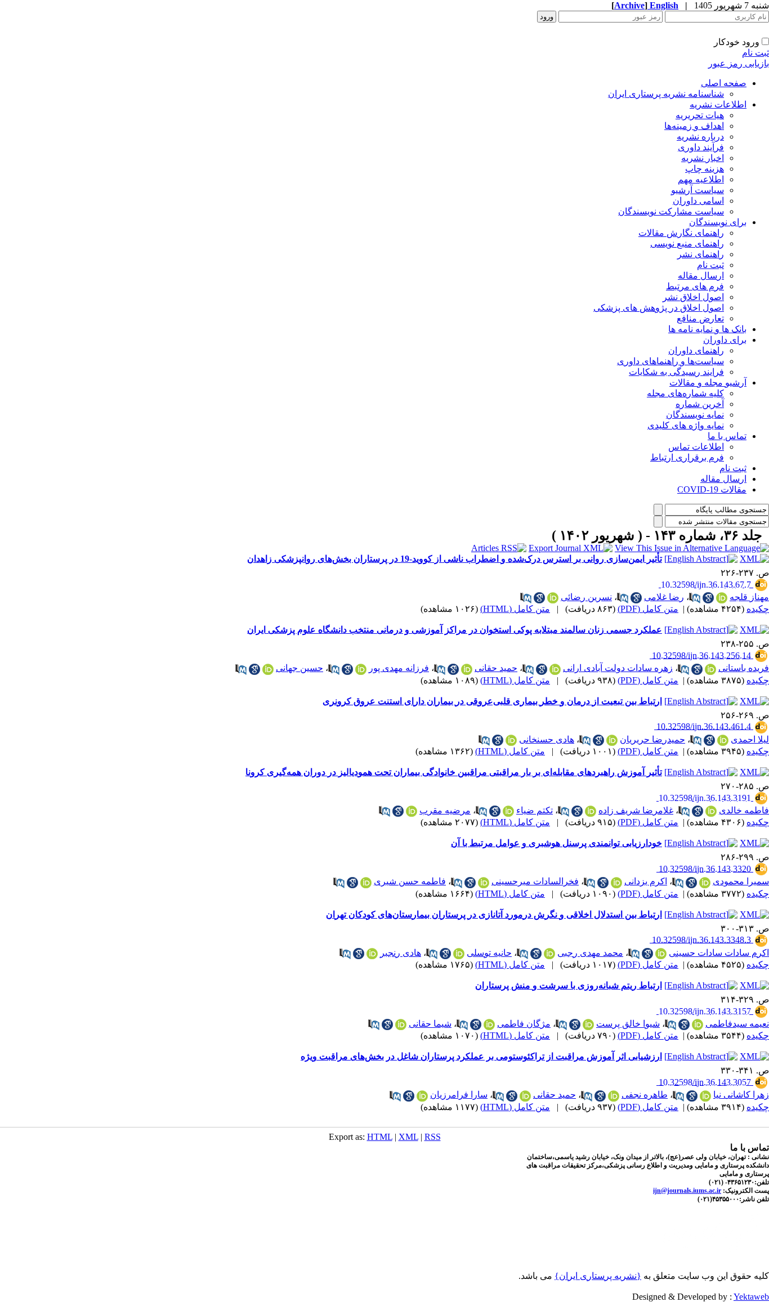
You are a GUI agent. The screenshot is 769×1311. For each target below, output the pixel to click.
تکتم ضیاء (534, 810)
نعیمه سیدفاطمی (737, 1023)
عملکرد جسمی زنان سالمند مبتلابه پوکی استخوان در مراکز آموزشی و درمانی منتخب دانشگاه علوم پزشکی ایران (454, 629)
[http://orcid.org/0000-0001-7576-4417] (711, 811)
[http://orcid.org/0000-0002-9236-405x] (552, 597)
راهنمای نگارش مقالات (681, 233)
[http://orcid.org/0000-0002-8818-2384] (661, 953)
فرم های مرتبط (695, 286)
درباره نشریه (700, 136)
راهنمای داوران (696, 350)
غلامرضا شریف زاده (635, 810)
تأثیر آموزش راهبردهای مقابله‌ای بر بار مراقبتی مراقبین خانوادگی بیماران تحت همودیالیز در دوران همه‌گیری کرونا (453, 772)
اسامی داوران (698, 200)
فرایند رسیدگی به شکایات (676, 372)
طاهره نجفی (645, 1094)
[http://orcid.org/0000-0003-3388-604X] (268, 669)
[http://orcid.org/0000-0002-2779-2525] (613, 1096)
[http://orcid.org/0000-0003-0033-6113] (422, 1096)
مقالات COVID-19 (711, 489)
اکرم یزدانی (645, 881)
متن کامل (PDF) (648, 609)
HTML (379, 1137)
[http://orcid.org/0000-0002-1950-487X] (411, 811)
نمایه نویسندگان (695, 414)
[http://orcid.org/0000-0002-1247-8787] (366, 882)
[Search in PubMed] (694, 597)
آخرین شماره (700, 404)
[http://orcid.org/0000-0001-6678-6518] (360, 669)
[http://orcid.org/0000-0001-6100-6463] (483, 882)
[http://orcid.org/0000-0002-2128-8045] (710, 669)
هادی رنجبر (400, 952)
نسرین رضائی (586, 597)
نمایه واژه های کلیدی (685, 425)
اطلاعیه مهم (701, 179)
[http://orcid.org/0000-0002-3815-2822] (588, 1024)
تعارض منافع (700, 318)
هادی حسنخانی (546, 739)
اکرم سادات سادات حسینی (719, 952)
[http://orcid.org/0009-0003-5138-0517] (458, 953)
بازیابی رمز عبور (738, 63)
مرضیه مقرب (445, 810)
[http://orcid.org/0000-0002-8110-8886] (722, 740)
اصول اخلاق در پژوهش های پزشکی (658, 307)
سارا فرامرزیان (459, 1094)
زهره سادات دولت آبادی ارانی (618, 668)
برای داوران (724, 339)
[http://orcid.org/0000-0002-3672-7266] (372, 953)
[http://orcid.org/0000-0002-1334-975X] (400, 1024)
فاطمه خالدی (744, 810)
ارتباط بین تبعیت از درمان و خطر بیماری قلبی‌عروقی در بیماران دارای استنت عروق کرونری (492, 701)
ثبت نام (755, 52)
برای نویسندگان (717, 222)
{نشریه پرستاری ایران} (598, 1276)
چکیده (757, 609)
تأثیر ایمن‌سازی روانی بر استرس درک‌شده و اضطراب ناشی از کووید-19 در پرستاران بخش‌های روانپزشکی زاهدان (454, 558)
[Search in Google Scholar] (708, 597)
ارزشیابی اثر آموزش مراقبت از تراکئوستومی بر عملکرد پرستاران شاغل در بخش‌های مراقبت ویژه (481, 1056)
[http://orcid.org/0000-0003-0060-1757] (489, 1024)
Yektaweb (751, 1296)
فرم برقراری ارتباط (687, 457)
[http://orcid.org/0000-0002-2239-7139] (466, 669)
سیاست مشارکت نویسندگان (671, 211)
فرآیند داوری (701, 147)
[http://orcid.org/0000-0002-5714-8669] (612, 740)
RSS (432, 1137)
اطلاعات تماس (696, 446)
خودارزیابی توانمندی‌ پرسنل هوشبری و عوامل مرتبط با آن (556, 843)
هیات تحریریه (700, 115)
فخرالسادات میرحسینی (535, 881)
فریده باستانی (743, 668)
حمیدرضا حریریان (652, 739)
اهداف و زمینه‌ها (694, 126)
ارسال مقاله (701, 275)
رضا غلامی (664, 597)
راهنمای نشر (700, 254)
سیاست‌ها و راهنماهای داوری (670, 361)
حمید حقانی (496, 668)
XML (408, 1137)
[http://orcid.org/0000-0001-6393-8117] (549, 953)
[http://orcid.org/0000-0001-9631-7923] (721, 597)
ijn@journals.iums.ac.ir (687, 1190)
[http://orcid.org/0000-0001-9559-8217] (705, 1096)
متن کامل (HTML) (515, 609)
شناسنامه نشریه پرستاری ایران (666, 94)
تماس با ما (727, 436)
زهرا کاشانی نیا (741, 1094)
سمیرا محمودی (741, 881)
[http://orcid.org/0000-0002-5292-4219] (697, 1024)
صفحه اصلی (723, 83)
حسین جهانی (299, 668)
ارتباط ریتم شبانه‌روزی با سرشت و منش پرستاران (568, 985)
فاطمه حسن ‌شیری (410, 881)
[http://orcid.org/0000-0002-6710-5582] (511, 740)
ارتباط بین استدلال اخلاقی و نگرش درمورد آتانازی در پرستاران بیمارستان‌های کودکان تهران (494, 914)
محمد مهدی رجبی (590, 952)
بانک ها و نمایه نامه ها (707, 329)
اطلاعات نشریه (718, 104)
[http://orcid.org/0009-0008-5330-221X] (704, 882)
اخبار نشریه (702, 158)
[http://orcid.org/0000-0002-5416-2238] (616, 882)
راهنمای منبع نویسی (687, 243)
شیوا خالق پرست (628, 1023)
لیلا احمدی (750, 739)
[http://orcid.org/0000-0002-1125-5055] (508, 811)
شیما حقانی (430, 1023)
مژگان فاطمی (524, 1023)
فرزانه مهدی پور (399, 668)
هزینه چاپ (704, 168)
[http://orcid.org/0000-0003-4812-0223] (590, 811)
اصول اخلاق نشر (693, 297)
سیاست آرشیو (697, 190)
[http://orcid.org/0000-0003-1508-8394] (555, 669)
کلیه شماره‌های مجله (685, 393)
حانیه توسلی (489, 952)
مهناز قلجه (749, 597)
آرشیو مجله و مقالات (707, 382)
